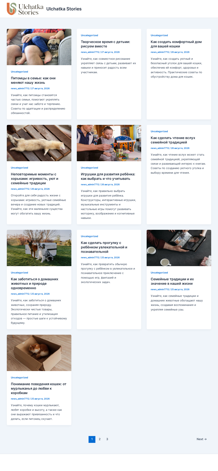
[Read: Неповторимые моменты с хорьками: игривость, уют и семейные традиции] (39, 142)
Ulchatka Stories (64, 8)
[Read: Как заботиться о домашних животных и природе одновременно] (39, 247)
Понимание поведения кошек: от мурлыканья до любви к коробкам (38, 388)
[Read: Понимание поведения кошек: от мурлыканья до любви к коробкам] (39, 352)
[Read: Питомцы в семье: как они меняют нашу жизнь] (39, 46)
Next (202, 439)
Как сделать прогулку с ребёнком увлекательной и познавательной (104, 247)
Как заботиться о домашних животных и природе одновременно (34, 283)
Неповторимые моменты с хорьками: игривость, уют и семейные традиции (34, 178)
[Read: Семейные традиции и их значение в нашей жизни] (179, 247)
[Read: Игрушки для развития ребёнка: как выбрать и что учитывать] (109, 142)
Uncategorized (19, 71)
